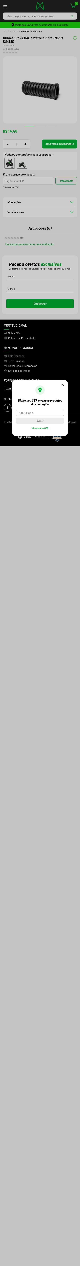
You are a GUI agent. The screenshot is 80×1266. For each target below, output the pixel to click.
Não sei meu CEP (40, 428)
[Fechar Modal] (62, 384)
